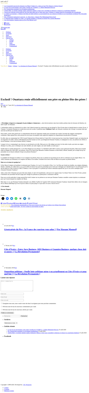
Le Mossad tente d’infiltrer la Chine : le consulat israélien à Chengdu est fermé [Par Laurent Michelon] (32, 18)
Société (11, 41)
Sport (7, 35)
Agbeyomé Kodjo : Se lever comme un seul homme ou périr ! (27, 206)
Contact (6, 387)
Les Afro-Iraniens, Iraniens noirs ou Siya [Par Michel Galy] (20, 20)
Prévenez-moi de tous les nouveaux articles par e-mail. (18, 309)
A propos (6, 389)
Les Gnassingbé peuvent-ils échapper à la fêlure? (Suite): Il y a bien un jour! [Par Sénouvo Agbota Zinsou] (33, 6)
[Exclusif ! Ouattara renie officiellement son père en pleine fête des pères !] (31, 68)
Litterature (12, 44)
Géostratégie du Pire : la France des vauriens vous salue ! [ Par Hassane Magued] (40, 229)
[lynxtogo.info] (5, 27)
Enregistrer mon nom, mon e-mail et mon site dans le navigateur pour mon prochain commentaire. (29, 303)
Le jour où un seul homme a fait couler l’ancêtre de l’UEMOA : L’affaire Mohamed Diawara (29, 7)
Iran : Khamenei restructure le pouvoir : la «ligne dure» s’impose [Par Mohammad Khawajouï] (30, 17)
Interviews (9, 36)
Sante (10, 43)
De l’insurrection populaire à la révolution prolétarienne (19, 9)
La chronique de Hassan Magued (24, 105)
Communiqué (13, 46)
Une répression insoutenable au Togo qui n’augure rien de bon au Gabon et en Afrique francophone (38, 205)
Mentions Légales (9, 391)
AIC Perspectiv (27, 384)
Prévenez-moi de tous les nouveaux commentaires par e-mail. (19, 306)
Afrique (11, 40)
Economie (8, 33)
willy (4, 105)
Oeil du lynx (9, 38)
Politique (8, 32)
